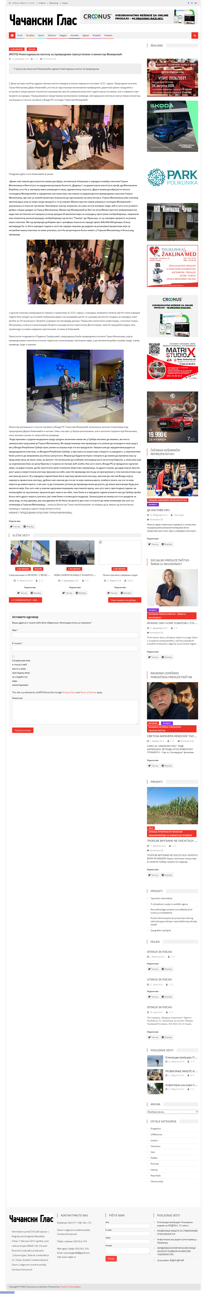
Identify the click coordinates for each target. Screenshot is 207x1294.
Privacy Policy (69, 692)
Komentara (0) (49, 58)
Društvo (30, 35)
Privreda (155, 1163)
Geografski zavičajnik (161, 930)
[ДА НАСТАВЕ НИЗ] (172, 477)
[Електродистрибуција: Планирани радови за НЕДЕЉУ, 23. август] (155, 1061)
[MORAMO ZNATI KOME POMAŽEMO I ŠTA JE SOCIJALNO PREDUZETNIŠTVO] (172, 587)
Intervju (153, 723)
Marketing (53, 3)
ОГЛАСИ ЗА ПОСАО (159, 952)
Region (63, 35)
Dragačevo (156, 1128)
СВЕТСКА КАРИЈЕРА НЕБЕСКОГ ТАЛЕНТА (174, 736)
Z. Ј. (87, 580)
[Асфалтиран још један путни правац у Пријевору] (155, 1088)
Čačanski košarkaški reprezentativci (165, 452)
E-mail (108, 1230)
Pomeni (108, 35)
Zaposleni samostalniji (161, 898)
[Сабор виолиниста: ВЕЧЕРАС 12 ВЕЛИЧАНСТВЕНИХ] (30, 552)
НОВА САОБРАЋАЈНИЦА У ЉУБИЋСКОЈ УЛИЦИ (78, 575)
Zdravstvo (155, 1146)
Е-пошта (17, 643)
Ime (107, 1222)
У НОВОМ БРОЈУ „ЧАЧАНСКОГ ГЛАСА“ (27, 600)
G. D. (36, 58)
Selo (151, 828)
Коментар (17, 698)
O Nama (41, 3)
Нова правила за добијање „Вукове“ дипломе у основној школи (126, 600)
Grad (19, 35)
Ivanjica (154, 1140)
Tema (107, 1238)
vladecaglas (179, 515)
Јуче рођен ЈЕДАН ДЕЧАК (170, 1260)
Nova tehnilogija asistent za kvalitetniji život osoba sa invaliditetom (171, 911)
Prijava (65, 3)
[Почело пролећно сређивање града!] (120, 552)
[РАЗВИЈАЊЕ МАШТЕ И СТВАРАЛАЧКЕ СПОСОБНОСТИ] (155, 1074)
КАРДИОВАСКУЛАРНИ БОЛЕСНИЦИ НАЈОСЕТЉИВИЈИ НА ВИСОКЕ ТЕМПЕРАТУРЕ (176, 1251)
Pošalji (111, 1258)
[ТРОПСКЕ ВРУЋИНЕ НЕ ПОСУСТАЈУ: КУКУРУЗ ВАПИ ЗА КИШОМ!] (172, 805)
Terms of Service (88, 692)
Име (15, 630)
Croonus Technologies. (70, 1286)
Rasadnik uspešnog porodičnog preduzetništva (171, 675)
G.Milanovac (17, 49)
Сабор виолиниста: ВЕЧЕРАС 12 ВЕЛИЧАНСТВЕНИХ (35, 575)
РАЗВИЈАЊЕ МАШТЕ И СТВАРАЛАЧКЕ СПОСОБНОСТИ (177, 1232)
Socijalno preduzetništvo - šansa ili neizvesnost (171, 562)
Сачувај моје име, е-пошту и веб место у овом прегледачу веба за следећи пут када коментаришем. (21, 673)
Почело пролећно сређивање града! (120, 575)
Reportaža (156, 1175)
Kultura (52, 35)
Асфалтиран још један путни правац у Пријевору (177, 1241)
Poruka (108, 1246)
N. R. (193, 1075)
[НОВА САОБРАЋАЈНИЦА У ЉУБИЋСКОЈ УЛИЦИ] (75, 552)
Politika (154, 1158)
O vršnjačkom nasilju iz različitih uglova (169, 904)
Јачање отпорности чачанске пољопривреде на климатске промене (170, 833)
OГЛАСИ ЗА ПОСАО (159, 979)
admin (130, 580)
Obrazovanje (157, 1181)
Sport (41, 35)
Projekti (97, 35)
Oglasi (85, 35)
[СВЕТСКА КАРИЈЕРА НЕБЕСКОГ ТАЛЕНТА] (172, 700)
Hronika (75, 35)
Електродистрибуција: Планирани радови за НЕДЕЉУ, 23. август (175, 1224)
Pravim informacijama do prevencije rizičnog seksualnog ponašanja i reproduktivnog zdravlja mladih (174, 921)
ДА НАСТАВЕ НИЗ (158, 510)
